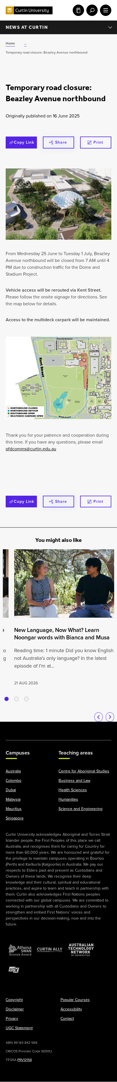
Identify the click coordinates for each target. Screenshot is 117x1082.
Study (77, 10)
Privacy (12, 1019)
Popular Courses (75, 1000)
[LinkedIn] (58, 728)
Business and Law (74, 781)
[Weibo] (73, 728)
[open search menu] (91, 10)
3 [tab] (26, 699)
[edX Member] (14, 970)
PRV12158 (24, 1060)
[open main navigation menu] (104, 10)
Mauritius (14, 809)
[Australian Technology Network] (81, 950)
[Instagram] (28, 728)
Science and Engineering (80, 809)
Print (98, 142)
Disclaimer (15, 1009)
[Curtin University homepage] (29, 10)
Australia (13, 771)
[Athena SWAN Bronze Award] (20, 950)
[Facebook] (13, 728)
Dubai (11, 790)
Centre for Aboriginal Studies (83, 771)
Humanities (68, 800)
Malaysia (13, 800)
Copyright (14, 1000)
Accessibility (71, 1009)
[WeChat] (88, 728)
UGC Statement (19, 1028)
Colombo (13, 781)
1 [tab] (6, 699)
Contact (67, 1019)
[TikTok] (103, 728)
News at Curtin (27, 27)
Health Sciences (72, 790)
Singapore (15, 818)
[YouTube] (43, 728)
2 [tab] (16, 699)
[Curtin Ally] (49, 950)
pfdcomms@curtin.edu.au (31, 449)
